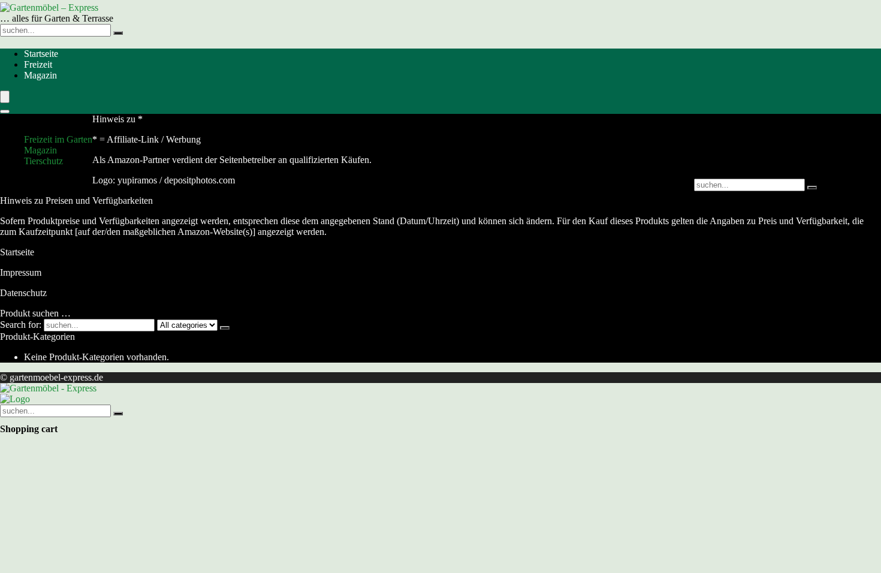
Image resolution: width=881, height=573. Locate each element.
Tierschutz (43, 161)
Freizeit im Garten (58, 139)
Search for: (20, 324)
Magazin (40, 75)
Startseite (41, 54)
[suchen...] (118, 33)
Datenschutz (23, 293)
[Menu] (5, 97)
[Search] (5, 111)
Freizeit (38, 64)
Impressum (20, 272)
